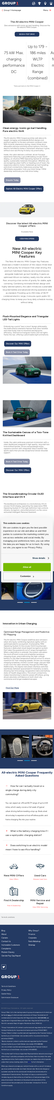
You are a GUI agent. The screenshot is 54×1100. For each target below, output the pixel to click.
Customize (25, 576)
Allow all (27, 567)
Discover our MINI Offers (17, 343)
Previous (4, 588)
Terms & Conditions (8, 986)
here (29, 1062)
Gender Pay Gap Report (11, 956)
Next (49, 588)
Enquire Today (12, 180)
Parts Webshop (34, 941)
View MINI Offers (27, 239)
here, (9, 1015)
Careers (4, 938)
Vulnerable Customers (10, 945)
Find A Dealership (13, 906)
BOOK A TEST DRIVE (27, 34)
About (3, 934)
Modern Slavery (7, 952)
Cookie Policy (6, 994)
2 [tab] (27, 603)
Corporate (32, 938)
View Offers (13, 879)
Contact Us (6, 941)
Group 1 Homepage (12, 10)
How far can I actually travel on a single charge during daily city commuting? (25, 790)
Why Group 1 (33, 931)
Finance (31, 934)
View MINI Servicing (40, 907)
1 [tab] (20, 603)
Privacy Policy (6, 990)
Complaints (6, 949)
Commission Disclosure (9, 997)
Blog (3, 931)
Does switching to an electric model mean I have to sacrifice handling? (26, 847)
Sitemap (31, 945)
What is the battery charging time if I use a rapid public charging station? (27, 833)
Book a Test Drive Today (17, 352)
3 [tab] (34, 603)
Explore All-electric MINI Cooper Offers (24, 189)
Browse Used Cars (40, 879)
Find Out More (12, 688)
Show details (38, 558)
